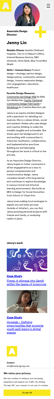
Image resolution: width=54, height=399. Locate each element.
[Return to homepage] (12, 351)
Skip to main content (14, 2)
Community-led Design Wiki (21, 97)
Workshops (12, 107)
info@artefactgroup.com (18, 366)
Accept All (27, 393)
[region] (27, 384)
